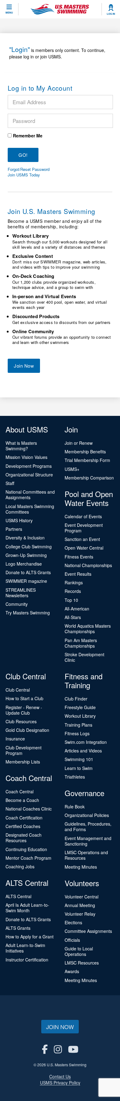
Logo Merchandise (24, 564)
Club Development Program (24, 750)
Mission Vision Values (26, 457)
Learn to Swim (79, 768)
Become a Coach (22, 800)
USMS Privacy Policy (60, 1082)
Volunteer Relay (80, 914)
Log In (111, 13)
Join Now (24, 365)
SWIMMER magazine (26, 581)
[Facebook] (45, 1049)
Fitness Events (79, 557)
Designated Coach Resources (24, 837)
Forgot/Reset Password (29, 169)
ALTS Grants (18, 928)
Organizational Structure (29, 475)
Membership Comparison (89, 478)
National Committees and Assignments (30, 494)
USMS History (19, 520)
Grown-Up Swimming (26, 555)
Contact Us (60, 1076)
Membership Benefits (85, 451)
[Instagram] (58, 1049)
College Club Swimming (29, 546)
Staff (10, 483)
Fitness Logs (77, 733)
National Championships (88, 565)
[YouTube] (73, 1049)
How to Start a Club (24, 698)
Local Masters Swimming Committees (30, 509)
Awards (72, 971)
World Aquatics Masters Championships (88, 628)
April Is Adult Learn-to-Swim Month (27, 908)
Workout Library (80, 716)
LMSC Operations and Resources (86, 855)
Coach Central (20, 791)
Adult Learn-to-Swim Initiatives (25, 948)
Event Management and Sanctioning (88, 841)
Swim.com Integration (86, 742)
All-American (77, 609)
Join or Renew (79, 443)
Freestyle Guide (80, 707)
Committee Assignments (88, 931)
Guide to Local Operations (79, 951)
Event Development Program (84, 528)
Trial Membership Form (87, 460)
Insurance (15, 739)
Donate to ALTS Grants (28, 572)
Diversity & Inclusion (25, 538)
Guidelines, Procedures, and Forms (88, 826)
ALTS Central (18, 896)
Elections (73, 922)
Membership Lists (23, 762)
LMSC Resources (82, 963)
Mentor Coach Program (28, 858)
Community (17, 604)
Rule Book (75, 806)
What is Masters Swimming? (21, 446)
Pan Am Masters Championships (81, 643)
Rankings (74, 582)
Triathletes (75, 777)
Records (73, 591)
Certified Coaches (23, 826)
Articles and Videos (83, 751)
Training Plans (78, 725)
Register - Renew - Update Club (24, 710)
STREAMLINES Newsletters (21, 592)
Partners (14, 529)
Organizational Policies (87, 815)
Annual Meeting (80, 905)
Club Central (18, 690)
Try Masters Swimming (28, 613)
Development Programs (29, 466)
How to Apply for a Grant (30, 936)
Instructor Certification (27, 960)
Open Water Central (84, 548)
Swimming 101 (79, 759)
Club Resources (21, 721)
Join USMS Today (24, 175)
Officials (72, 940)
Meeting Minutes (81, 867)
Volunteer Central (81, 897)
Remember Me (27, 135)
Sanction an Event (82, 539)
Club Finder (76, 699)
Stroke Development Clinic (84, 657)
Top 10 (71, 600)
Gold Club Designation (27, 730)
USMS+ (72, 469)
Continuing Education (26, 849)
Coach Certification (24, 818)
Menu (9, 12)
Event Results (78, 574)
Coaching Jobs (20, 866)
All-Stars (73, 617)
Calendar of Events (83, 516)
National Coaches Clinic (29, 809)
